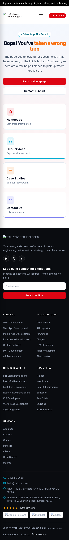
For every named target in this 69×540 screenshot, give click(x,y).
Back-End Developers (14, 387)
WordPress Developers (15, 403)
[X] (14, 258)
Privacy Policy (10, 534)
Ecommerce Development (17, 339)
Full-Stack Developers (15, 375)
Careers (7, 434)
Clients (6, 451)
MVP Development (13, 350)
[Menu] (40, 15)
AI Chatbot (42, 333)
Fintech (40, 375)
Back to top (38, 534)
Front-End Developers (15, 381)
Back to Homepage (34, 81)
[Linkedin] (6, 258)
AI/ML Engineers (11, 409)
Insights (7, 462)
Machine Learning (46, 350)
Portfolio (7, 445)
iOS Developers (11, 398)
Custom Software (12, 345)
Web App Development (15, 328)
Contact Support (34, 91)
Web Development (13, 322)
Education (42, 392)
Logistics (41, 403)
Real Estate (42, 398)
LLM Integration (45, 345)
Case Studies (10, 457)
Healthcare (42, 381)
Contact (7, 440)
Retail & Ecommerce (47, 387)
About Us (8, 429)
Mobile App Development (16, 333)
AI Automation (44, 356)
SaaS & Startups (45, 409)
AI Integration (44, 328)
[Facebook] (22, 258)
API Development (12, 356)
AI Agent (41, 339)
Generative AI (44, 322)
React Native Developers (16, 392)
